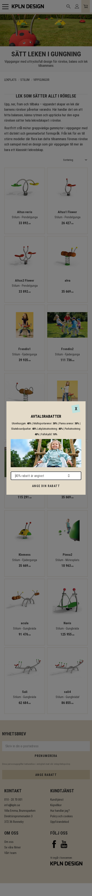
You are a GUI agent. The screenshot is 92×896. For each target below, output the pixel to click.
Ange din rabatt (46, 486)
